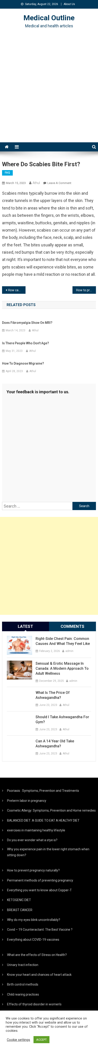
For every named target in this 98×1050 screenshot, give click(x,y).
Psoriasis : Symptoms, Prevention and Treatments (43, 790)
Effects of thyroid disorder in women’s (34, 1004)
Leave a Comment (59, 183)
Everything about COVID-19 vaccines (33, 939)
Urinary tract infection (22, 965)
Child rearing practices (23, 994)
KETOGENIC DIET (19, 900)
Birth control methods (22, 984)
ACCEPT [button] (41, 1039)
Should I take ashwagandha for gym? (62, 719)
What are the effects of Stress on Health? (37, 955)
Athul (36, 183)
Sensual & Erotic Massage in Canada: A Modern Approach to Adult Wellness (62, 668)
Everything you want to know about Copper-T (39, 890)
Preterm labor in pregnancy (26, 800)
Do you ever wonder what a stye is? (32, 840)
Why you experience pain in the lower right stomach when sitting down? (48, 852)
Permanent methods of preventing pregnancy (40, 880)
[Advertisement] (49, 91)
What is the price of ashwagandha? (53, 695)
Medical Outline (49, 17)
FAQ (7, 172)
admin (69, 651)
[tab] (25, 626)
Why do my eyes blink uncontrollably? (33, 920)
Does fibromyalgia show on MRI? (27, 322)
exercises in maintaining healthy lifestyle (36, 830)
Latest (25, 626)
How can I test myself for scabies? (17, 290)
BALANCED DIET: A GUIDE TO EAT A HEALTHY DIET (43, 820)
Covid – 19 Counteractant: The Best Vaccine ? (39, 929)
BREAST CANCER (19, 910)
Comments (72, 626)
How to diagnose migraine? (23, 363)
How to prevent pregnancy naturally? (33, 870)
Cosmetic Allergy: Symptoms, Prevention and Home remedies (51, 810)
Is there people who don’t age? (25, 343)
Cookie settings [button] (18, 1040)
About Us (69, 4)
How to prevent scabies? (86, 290)
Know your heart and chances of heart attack (39, 974)
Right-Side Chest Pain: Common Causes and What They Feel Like (63, 641)
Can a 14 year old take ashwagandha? (55, 743)
